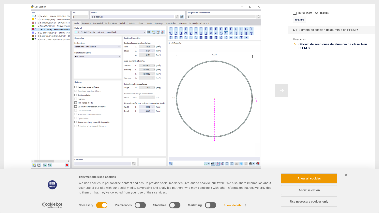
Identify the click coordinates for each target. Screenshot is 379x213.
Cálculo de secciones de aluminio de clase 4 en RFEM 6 (332, 46)
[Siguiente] (281, 90)
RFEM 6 (299, 19)
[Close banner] (346, 174)
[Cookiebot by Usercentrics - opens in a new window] (52, 205)
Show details (232, 205)
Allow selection (309, 190)
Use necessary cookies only (309, 201)
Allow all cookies (309, 178)
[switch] (140, 205)
